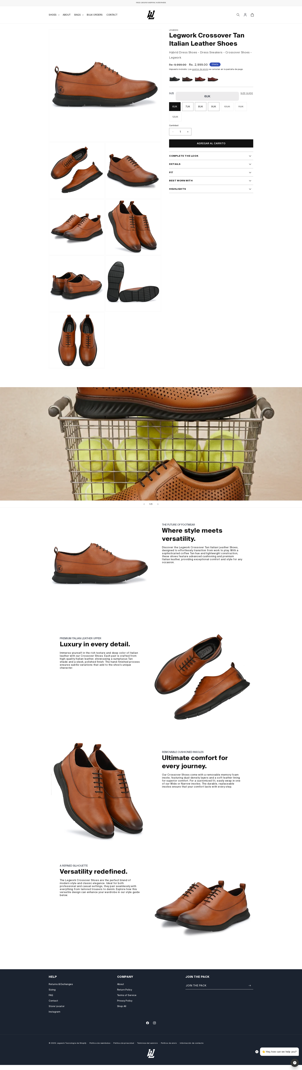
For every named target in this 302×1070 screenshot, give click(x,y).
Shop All (121, 1006)
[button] (54, 14)
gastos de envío (200, 69)
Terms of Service (127, 995)
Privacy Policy (124, 1000)
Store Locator (57, 1006)
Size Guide (246, 93)
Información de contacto (191, 1043)
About (120, 984)
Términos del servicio (147, 1043)
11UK (242, 108)
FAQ (51, 995)
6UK (174, 106)
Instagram (54, 1011)
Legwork (61, 1043)
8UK (200, 106)
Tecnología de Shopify (75, 1043)
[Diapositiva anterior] (144, 504)
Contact (53, 1000)
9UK (213, 106)
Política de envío (169, 1043)
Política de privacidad (123, 1043)
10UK (228, 108)
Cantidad (173, 125)
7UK (187, 106)
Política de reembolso (99, 1043)
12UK (177, 118)
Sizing (52, 989)
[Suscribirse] (249, 985)
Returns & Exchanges (61, 984)
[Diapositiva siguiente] (157, 504)
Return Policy (124, 989)
